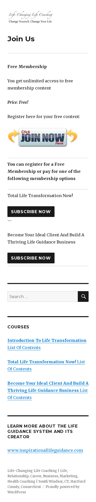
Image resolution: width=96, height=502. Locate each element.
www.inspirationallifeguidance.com (45, 450)
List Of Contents (48, 390)
